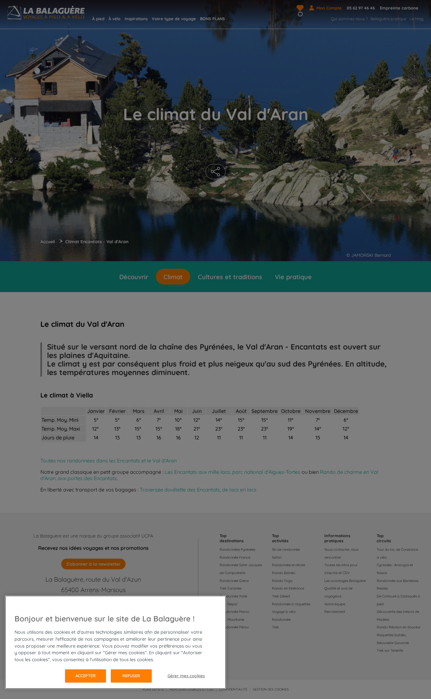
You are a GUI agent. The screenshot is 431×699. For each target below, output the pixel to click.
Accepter (85, 675)
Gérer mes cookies (186, 675)
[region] (115, 642)
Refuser (131, 675)
